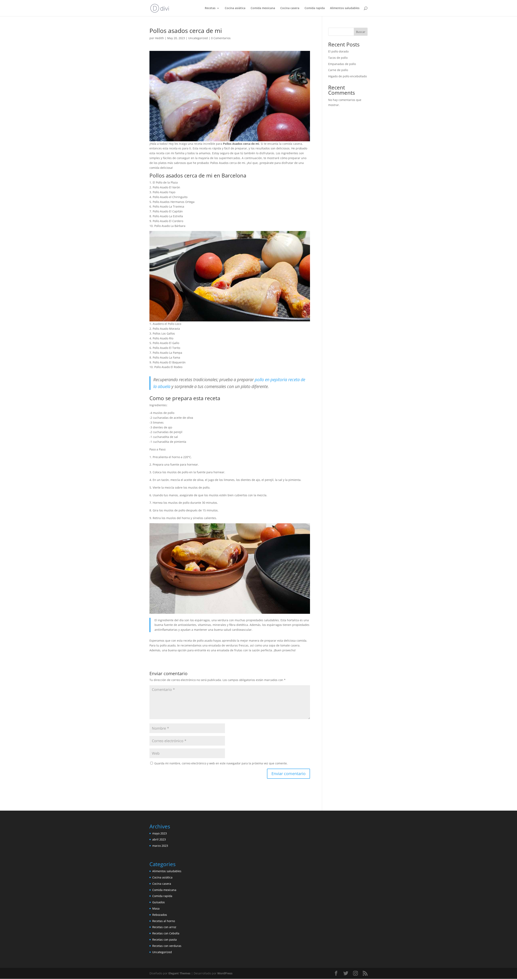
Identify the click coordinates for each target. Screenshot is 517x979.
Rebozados (159, 915)
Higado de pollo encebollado (347, 76)
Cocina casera (289, 8)
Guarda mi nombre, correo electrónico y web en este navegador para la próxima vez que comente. (221, 763)
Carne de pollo (338, 70)
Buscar (360, 32)
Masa (156, 908)
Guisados (158, 902)
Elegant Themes (179, 973)
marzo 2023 (160, 846)
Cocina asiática (235, 8)
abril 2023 (159, 839)
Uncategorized (198, 38)
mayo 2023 (159, 833)
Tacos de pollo (338, 58)
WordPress (224, 973)
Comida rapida (315, 8)
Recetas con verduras (166, 946)
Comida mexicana (263, 8)
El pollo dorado (338, 51)
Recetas (210, 8)
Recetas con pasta (164, 939)
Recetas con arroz (164, 927)
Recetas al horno (163, 921)
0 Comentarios (221, 38)
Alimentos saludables (344, 8)
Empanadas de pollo (342, 64)
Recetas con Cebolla (165, 933)
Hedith (159, 38)
